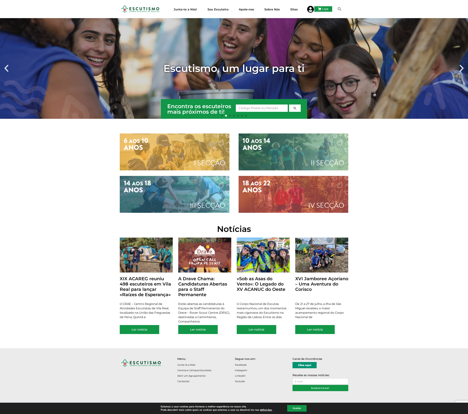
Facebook (241, 364)
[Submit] (295, 108)
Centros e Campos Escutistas (194, 370)
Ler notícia (139, 329)
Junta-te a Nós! (186, 364)
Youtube (240, 381)
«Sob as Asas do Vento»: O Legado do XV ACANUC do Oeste (261, 284)
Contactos (183, 381)
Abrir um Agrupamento (191, 375)
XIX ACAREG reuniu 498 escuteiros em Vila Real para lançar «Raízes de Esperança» (145, 286)
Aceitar (297, 408)
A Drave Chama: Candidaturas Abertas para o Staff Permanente (202, 286)
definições (266, 410)
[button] (339, 9)
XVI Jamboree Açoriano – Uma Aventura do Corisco (321, 284)
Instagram (241, 370)
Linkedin (240, 375)
